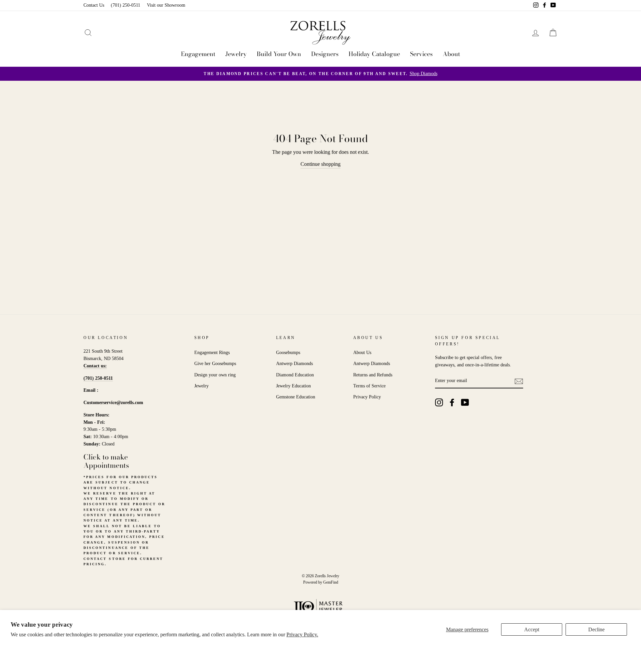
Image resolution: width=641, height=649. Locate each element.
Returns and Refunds (372, 374)
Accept (531, 629)
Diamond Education (295, 374)
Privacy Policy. (302, 634)
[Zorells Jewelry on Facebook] (452, 402)
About (451, 53)
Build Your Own (279, 53)
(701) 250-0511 (125, 5)
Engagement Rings (212, 352)
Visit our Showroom (166, 5)
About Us (362, 352)
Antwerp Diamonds (294, 363)
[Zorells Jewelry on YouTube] (465, 402)
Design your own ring (215, 374)
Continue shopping (320, 164)
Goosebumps (288, 352)
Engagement (198, 53)
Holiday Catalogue (374, 53)
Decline (596, 629)
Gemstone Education (295, 396)
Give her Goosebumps (215, 363)
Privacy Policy (367, 396)
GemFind (330, 582)
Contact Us (93, 5)
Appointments (106, 465)
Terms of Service (369, 385)
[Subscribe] (518, 381)
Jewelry (236, 53)
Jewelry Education (293, 385)
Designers (325, 53)
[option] (320, 73)
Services (421, 53)
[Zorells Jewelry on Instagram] (439, 402)
